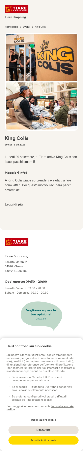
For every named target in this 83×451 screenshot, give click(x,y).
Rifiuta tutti (43, 430)
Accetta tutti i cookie (43, 440)
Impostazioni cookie (43, 419)
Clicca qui (41, 318)
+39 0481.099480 (16, 270)
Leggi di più (14, 204)
